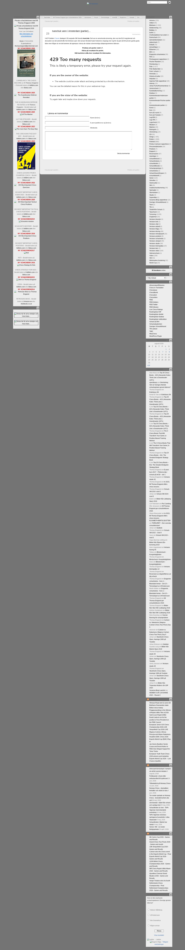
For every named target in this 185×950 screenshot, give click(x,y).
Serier (151, 178)
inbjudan (152, 79)
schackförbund (154, 159)
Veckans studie (154, 243)
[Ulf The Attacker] (26, 114)
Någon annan (155, 926)
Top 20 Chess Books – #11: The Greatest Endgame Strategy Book (159, 465)
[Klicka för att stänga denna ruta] (38, 17)
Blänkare (152, 25)
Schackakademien (155, 324)
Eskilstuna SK (154, 392)
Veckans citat (153, 224)
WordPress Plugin (155, 336)
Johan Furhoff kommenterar (158, 86)
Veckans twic (153, 248)
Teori (151, 205)
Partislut (152, 142)
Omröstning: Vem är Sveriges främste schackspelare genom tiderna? (160, 385)
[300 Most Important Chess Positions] (26, 238)
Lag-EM (152, 117)
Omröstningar (105, 17)
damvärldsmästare (155, 40)
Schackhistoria (154, 161)
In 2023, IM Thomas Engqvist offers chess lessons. (159, 484)
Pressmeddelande (155, 146)
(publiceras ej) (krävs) (100, 123)
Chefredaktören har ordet (158, 35)
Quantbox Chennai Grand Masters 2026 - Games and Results (158, 876)
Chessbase (153, 290)
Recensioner (153, 154)
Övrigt (151, 137)
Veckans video (154, 251)
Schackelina (153, 765)
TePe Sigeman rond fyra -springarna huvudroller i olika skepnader (159, 817)
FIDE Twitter (153, 304)
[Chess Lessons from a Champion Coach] (26, 169)
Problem (152, 149)
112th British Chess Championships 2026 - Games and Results (159, 864)
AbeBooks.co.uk (26, 304)
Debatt (151, 45)
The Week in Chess (156, 833)
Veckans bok (153, 222)
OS (150, 134)
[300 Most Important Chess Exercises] (26, 187)
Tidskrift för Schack (155, 209)
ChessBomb (153, 292)
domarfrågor (153, 47)
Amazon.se (28, 301)
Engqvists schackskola (157, 54)
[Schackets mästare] (26, 221)
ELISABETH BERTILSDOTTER (160, 520)
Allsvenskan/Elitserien (156, 285)
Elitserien (152, 49)
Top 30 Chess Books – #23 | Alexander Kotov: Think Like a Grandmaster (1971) (159, 409)
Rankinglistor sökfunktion (158, 319)
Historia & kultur (154, 76)
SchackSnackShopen (156, 173)
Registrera (123, 17)
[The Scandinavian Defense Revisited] (26, 97)
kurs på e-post (154, 112)
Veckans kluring (154, 231)
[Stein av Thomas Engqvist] (26, 279)
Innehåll (114, 17)
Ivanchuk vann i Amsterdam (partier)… (71, 31)
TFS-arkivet (153, 329)
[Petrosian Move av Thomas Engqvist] (26, 294)
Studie (151, 195)
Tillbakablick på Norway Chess (160, 783)
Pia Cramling (166, 504)
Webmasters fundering (157, 260)
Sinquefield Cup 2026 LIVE (158, 729)
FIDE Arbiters (153, 302)
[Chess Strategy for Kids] (26, 265)
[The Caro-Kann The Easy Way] (26, 129)
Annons (152, 20)
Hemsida (152, 74)
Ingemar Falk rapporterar (157, 81)
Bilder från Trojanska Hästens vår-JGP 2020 (158, 685)
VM (150, 258)
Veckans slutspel (155, 241)
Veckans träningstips (156, 246)
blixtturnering (153, 28)
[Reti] (26, 253)
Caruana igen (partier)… (52, 21)
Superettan (153, 197)
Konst (151, 108)
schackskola (153, 171)
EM (150, 52)
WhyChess (153, 334)
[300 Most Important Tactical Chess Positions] (26, 204)
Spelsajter (152, 190)
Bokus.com (28, 88)
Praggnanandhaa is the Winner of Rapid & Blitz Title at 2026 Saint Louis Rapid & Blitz (160, 712)
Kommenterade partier (157, 105)
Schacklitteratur (154, 166)
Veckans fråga (154, 229)
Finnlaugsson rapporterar (158, 59)
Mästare (152, 125)
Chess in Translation (156, 288)
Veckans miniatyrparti (156, 234)
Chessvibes (153, 297)
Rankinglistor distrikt (156, 314)
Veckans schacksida (156, 238)
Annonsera (87, 17)
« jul (148, 365)
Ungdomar (153, 217)
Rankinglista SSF (155, 312)
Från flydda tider (154, 69)
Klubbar (152, 93)
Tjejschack (153, 212)
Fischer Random (155, 61)
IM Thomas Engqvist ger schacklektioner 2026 (67, 17)
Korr (150, 110)
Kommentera (136, 34)
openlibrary (153, 382)
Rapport (152, 151)
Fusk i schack (154, 71)
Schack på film (154, 322)
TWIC (151, 331)
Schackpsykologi (155, 168)
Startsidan (47, 17)
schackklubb (153, 163)
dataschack (153, 42)
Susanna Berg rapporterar (158, 200)
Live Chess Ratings (156, 309)
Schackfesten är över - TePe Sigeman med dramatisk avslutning (159, 810)
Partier (151, 139)
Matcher (152, 127)
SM (150, 185)
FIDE (151, 300)
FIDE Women (153, 307)
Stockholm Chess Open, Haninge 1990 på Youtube (159, 639)
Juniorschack (153, 88)
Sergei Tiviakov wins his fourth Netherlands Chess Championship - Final (159, 883)
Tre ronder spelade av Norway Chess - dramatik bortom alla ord (159, 798)
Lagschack (153, 122)
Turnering (152, 214)
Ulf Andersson (155, 915)
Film (150, 57)
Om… (139, 17)
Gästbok (159, 528)
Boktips (151, 30)
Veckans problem (155, 236)
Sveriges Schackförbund (157, 202)
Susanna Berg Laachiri (157, 690)
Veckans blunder (155, 219)
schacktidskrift (154, 175)
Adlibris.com (34, 85)
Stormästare (153, 192)
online (158, 270)
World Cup (153, 263)
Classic (57, 38)
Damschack (153, 37)
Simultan (152, 180)
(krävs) (95, 118)
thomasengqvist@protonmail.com (26, 46)
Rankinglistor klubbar (156, 317)
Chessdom (153, 295)
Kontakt (132, 17)
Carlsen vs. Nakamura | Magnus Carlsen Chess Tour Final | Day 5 (159, 632)
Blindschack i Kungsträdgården (160, 559)
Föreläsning (153, 64)
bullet (151, 32)
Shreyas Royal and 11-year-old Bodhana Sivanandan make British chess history (160, 705)
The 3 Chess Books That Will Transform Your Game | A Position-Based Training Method (158, 436)
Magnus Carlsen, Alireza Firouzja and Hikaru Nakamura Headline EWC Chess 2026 (159, 734)
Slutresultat (153, 183)
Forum (96, 17)
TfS (150, 207)
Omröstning (153, 132)
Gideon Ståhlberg (156, 910)
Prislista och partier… (134, 21)
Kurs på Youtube (155, 115)
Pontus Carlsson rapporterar (159, 144)
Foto (150, 66)
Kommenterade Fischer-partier (159, 100)
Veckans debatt (154, 226)
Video (151, 255)
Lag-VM (152, 120)
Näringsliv (152, 129)
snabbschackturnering (157, 188)
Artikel (151, 23)
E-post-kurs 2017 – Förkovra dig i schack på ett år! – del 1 (159, 472)
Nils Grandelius (155, 920)
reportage (152, 156)
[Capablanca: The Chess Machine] (26, 76)
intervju (151, 83)
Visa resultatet (159, 935)
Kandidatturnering (155, 91)
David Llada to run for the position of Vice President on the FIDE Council (159, 719)
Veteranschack (154, 253)
